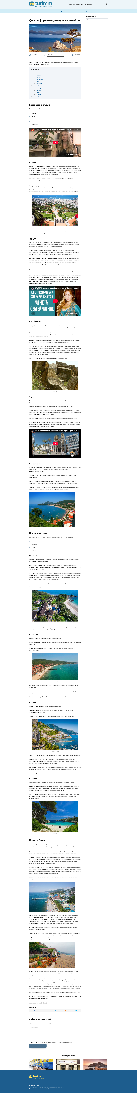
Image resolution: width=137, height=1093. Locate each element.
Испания (39, 94)
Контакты (104, 1076)
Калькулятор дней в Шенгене (75, 4)
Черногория (39, 83)
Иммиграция (46, 11)
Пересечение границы (84, 11)
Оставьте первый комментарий (55, 56)
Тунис (38, 81)
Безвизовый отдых (38, 73)
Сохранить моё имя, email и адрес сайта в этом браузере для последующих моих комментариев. (52, 1042)
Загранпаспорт (58, 11)
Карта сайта (105, 1078)
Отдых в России (37, 96)
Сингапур (39, 88)
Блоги (73, 11)
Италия (38, 92)
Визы (37, 11)
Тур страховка (88, 4)
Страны (32, 11)
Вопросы (67, 11)
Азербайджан (40, 79)
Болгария (39, 90)
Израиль (39, 75)
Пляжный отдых (37, 86)
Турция (38, 77)
